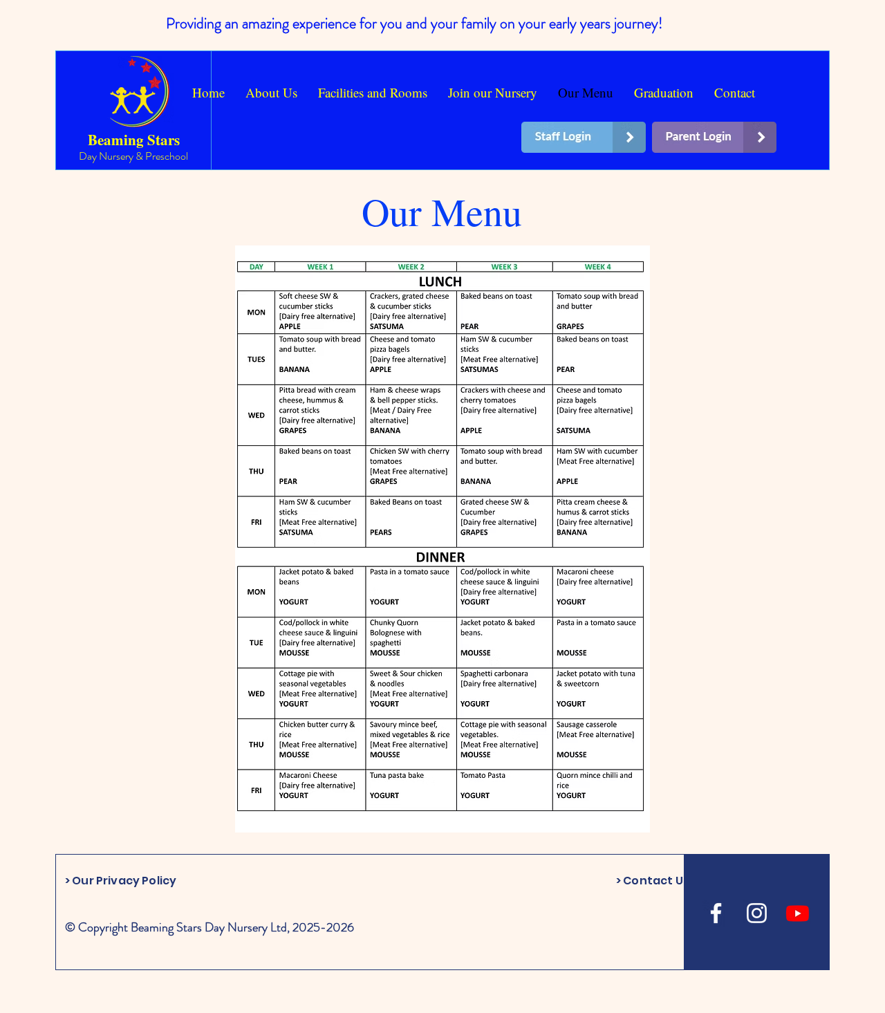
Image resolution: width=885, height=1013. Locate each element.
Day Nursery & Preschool (133, 156)
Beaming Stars (134, 139)
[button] (373, 92)
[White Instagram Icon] (756, 913)
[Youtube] (797, 913)
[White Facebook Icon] (715, 913)
